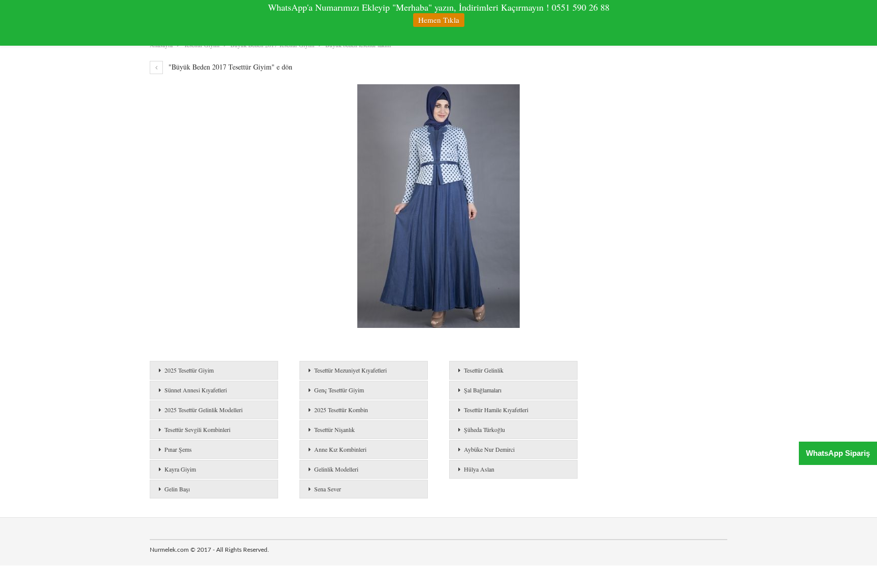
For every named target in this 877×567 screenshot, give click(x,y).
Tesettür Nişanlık (334, 429)
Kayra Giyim (180, 469)
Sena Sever (327, 489)
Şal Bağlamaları (482, 390)
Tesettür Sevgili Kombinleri (197, 429)
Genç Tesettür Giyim (339, 390)
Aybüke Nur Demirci (489, 449)
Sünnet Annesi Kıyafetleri (195, 390)
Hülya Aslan (479, 469)
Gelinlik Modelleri (336, 469)
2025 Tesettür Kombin (341, 410)
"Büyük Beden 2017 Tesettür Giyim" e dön (229, 67)
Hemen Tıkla (438, 20)
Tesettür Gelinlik (483, 370)
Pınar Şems (178, 449)
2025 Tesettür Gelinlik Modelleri (203, 410)
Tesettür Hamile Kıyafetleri (496, 410)
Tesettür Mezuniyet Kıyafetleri (350, 370)
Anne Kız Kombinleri (340, 449)
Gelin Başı (177, 489)
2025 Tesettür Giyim (189, 370)
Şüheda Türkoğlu (484, 429)
